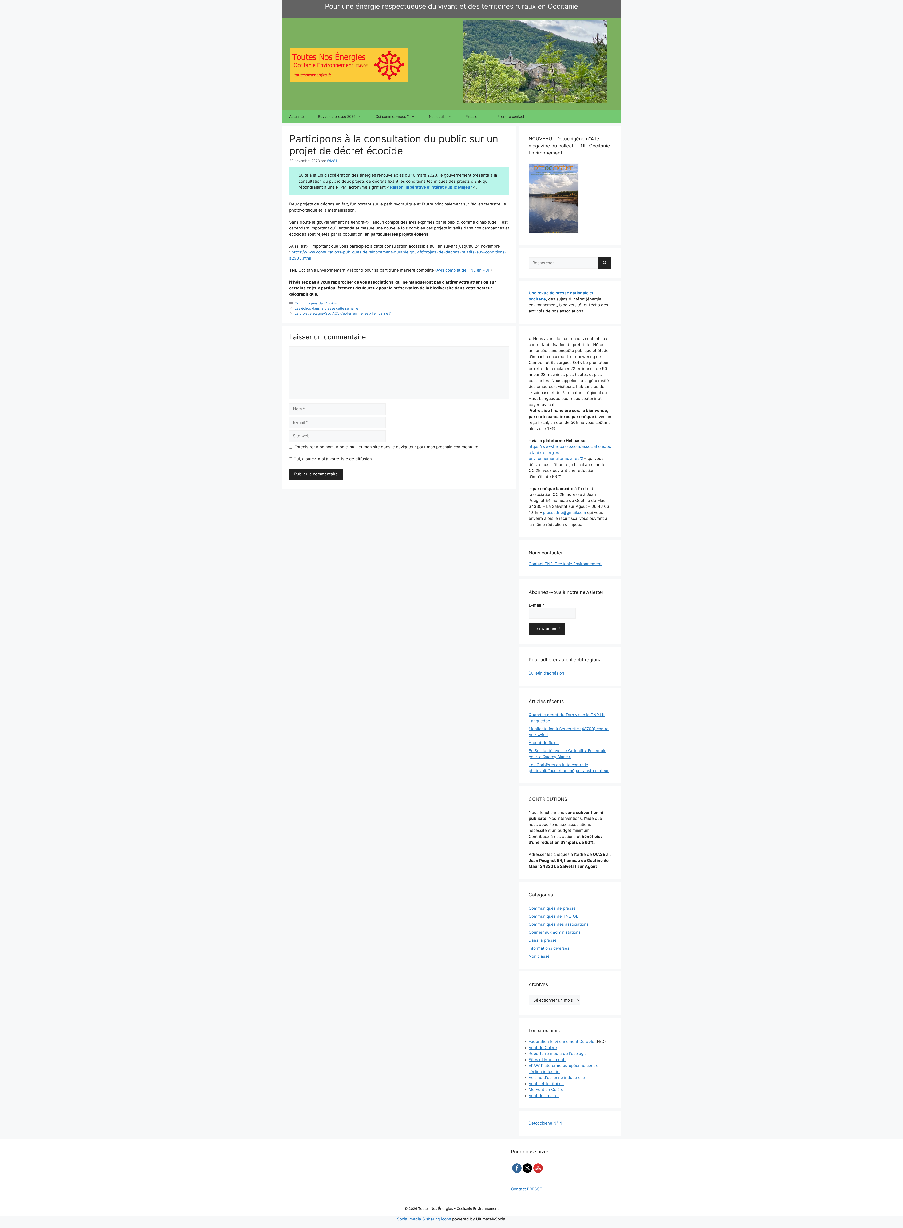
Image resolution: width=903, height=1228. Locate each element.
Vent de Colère (543, 1047)
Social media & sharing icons (424, 1219)
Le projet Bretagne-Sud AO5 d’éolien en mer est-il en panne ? (343, 313)
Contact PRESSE (526, 1189)
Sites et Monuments (547, 1059)
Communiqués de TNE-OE (316, 303)
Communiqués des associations (559, 924)
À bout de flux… (544, 742)
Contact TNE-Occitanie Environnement (565, 563)
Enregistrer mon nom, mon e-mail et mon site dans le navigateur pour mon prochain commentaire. (386, 447)
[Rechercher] (604, 263)
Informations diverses (549, 948)
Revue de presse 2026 (337, 116)
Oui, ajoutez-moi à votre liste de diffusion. (332, 459)
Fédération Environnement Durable (561, 1041)
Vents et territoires (546, 1083)
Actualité (296, 116)
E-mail (537, 605)
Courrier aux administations (555, 932)
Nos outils (437, 116)
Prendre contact (510, 116)
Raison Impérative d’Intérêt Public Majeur (431, 187)
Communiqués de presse (552, 908)
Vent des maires (544, 1095)
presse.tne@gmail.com (564, 512)
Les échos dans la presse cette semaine (326, 308)
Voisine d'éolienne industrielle (557, 1077)
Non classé (539, 956)
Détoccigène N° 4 (545, 1123)
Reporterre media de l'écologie (558, 1053)
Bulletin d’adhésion (546, 673)
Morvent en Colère (546, 1089)
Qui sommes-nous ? (392, 116)
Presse (471, 116)
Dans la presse (543, 940)
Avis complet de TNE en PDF (463, 270)
